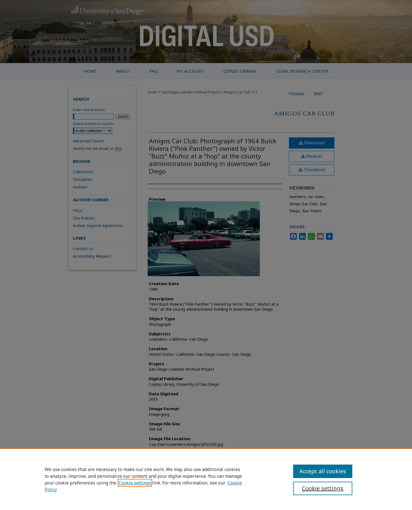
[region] (206, 479)
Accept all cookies (322, 471)
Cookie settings (135, 483)
